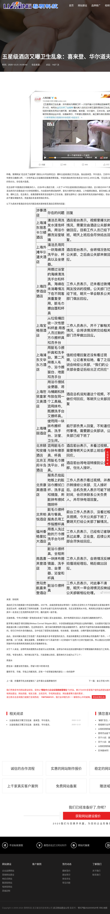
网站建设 (82, 5)
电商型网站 (7, 886)
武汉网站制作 (60, 845)
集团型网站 (7, 882)
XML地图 (103, 907)
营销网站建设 (8, 874)
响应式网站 (7, 878)
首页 (71, 5)
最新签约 (66, 870)
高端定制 (6, 890)
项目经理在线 (99, 697)
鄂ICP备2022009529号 (88, 907)
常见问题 (66, 882)
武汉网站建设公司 (61, 907)
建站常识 (66, 874)
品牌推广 (96, 5)
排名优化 (66, 878)
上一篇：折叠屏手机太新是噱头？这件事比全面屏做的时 (31, 680)
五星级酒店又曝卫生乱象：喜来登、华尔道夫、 (30, 720)
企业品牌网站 (8, 870)
